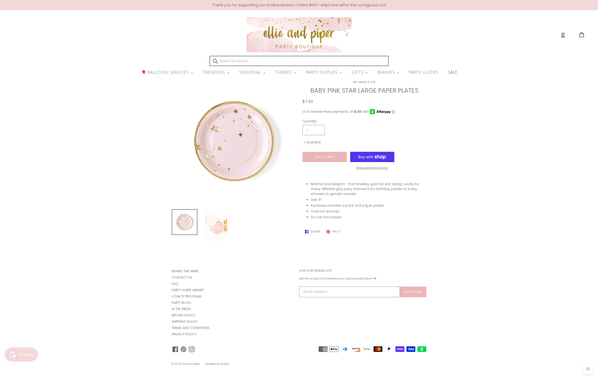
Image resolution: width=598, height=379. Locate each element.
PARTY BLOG (181, 302)
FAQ (175, 283)
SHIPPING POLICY (185, 321)
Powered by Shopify (217, 364)
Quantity (310, 121)
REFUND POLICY (183, 315)
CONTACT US (182, 277)
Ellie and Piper (191, 364)
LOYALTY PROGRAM (186, 296)
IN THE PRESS (181, 309)
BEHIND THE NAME (185, 271)
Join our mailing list (315, 271)
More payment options (372, 168)
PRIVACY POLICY (184, 334)
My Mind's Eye (364, 82)
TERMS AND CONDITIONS (191, 328)
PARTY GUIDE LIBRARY (188, 290)
